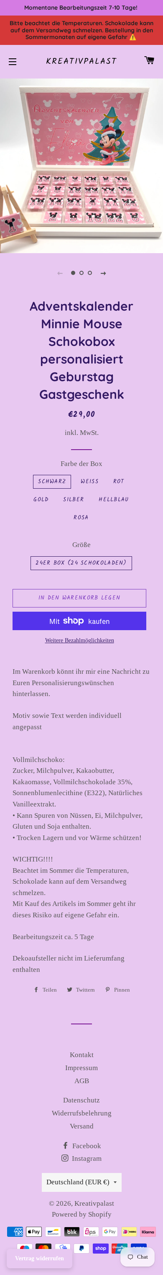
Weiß (90, 481)
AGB (81, 1081)
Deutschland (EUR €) (78, 1182)
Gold (40, 499)
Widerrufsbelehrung (82, 1113)
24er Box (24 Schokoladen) (81, 563)
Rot (119, 481)
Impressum (81, 1068)
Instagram (86, 1158)
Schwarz (52, 481)
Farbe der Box (81, 464)
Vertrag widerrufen (39, 1258)
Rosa (81, 517)
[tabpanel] (81, 164)
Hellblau (114, 499)
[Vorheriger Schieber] (60, 273)
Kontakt (82, 1055)
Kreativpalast (81, 62)
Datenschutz (81, 1100)
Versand (82, 1126)
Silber (73, 499)
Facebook (86, 1146)
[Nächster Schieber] (103, 273)
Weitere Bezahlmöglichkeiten (79, 640)
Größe (81, 545)
